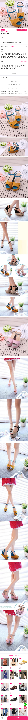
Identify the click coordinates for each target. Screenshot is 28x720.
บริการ (3, 37)
